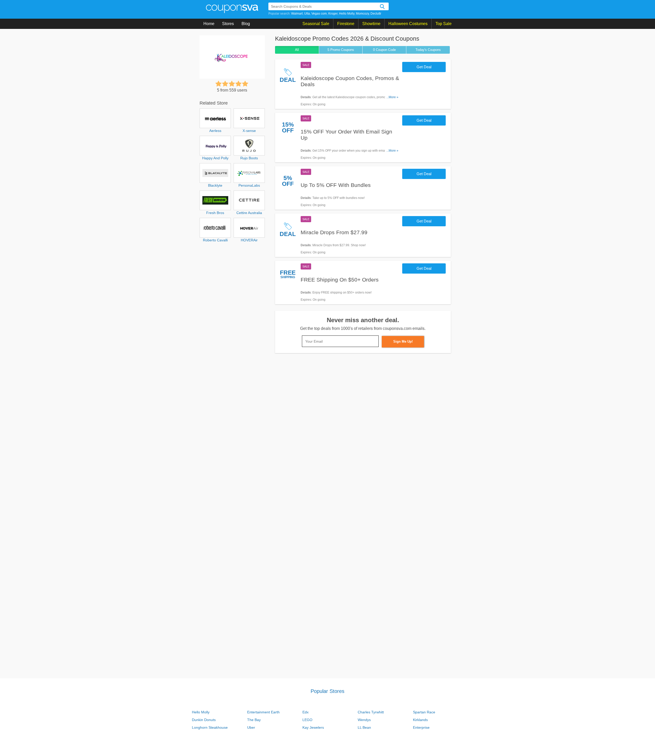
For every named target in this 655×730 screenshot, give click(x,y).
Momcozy (362, 13)
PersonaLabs (249, 185)
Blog (246, 23)
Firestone (345, 23)
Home (208, 23)
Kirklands (420, 720)
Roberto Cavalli (215, 240)
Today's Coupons (428, 50)
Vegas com (319, 13)
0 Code (384, 50)
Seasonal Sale (315, 23)
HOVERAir (249, 240)
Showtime (371, 23)
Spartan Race (424, 712)
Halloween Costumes (408, 23)
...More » (392, 97)
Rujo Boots (249, 158)
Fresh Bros (215, 213)
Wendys (364, 720)
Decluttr (375, 13)
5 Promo (341, 50)
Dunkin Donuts (204, 720)
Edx (305, 712)
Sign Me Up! (403, 341)
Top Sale (443, 23)
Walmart (297, 13)
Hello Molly (346, 13)
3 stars (232, 84)
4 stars (238, 84)
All (297, 50)
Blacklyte (215, 185)
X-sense (249, 131)
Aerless (215, 131)
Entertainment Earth (263, 712)
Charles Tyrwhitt (371, 712)
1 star (218, 84)
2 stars (225, 84)
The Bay (254, 720)
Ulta (307, 13)
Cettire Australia (249, 213)
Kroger (332, 13)
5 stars (245, 84)
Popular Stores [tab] (327, 691)
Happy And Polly (215, 158)
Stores (228, 23)
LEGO (307, 720)
